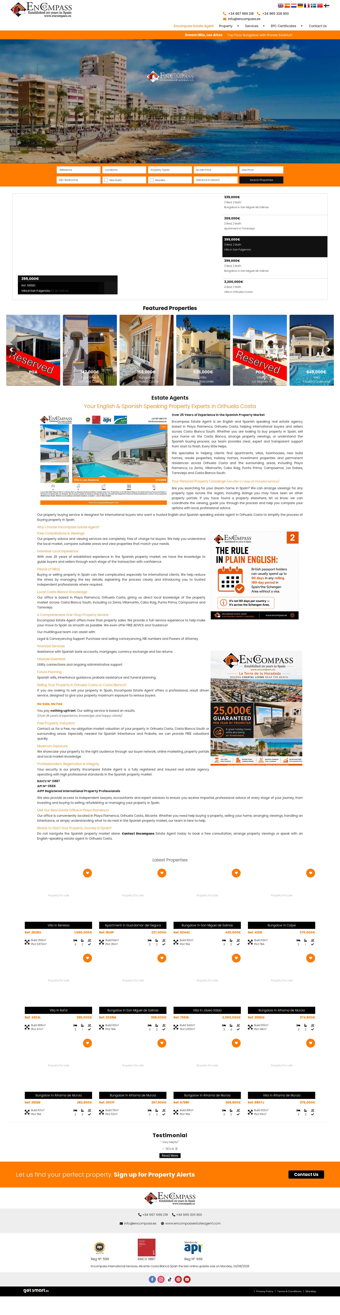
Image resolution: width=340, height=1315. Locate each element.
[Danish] (326, 6)
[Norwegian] (320, 6)
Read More (170, 1155)
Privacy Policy (264, 1291)
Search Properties (261, 180)
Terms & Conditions (289, 1291)
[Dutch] (294, 6)
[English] (281, 6)
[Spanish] (287, 6)
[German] (300, 6)
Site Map (310, 1291)
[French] (307, 6)
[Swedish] (313, 6)
